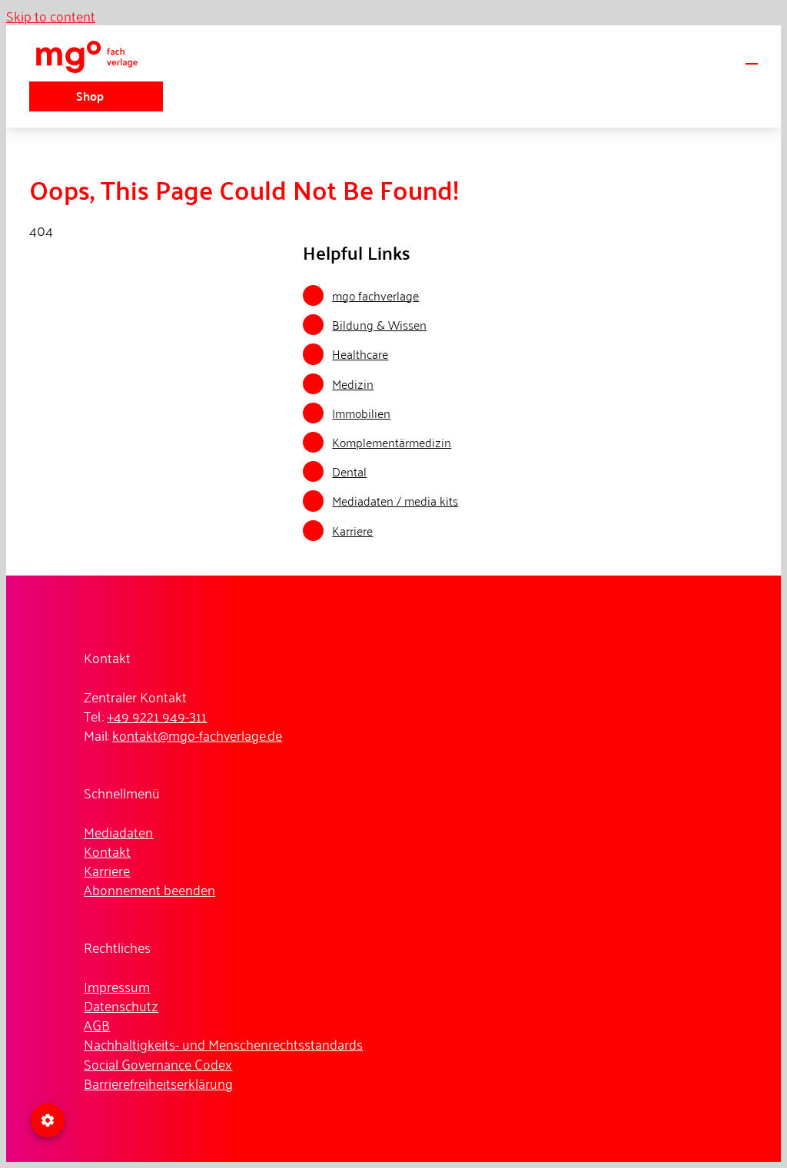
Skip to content (50, 15)
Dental (349, 471)
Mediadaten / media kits (395, 500)
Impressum (117, 986)
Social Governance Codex (158, 1063)
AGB (97, 1024)
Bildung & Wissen (379, 324)
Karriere (352, 530)
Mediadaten (118, 831)
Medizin (353, 383)
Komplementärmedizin (391, 442)
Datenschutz (121, 1005)
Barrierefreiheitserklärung (158, 1082)
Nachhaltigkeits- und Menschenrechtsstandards (223, 1043)
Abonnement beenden (149, 889)
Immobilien (361, 412)
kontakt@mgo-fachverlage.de (197, 734)
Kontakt (107, 850)
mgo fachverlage (375, 295)
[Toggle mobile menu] (751, 56)
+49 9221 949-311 (157, 715)
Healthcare (360, 353)
